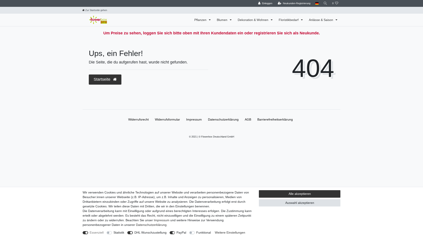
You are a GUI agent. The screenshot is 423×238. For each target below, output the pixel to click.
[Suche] (325, 3)
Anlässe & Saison (321, 20)
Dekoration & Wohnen (253, 20)
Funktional (203, 232)
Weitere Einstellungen (230, 232)
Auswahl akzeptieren (299, 203)
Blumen (222, 20)
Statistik (118, 232)
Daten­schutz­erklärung (223, 119)
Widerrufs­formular (167, 119)
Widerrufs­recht (138, 119)
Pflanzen (200, 20)
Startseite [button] (102, 79)
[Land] (317, 3)
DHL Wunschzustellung (150, 232)
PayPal (181, 232)
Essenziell (97, 232)
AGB (248, 119)
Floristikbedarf (289, 20)
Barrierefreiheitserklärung (275, 119)
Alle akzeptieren (300, 193)
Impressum (194, 119)
